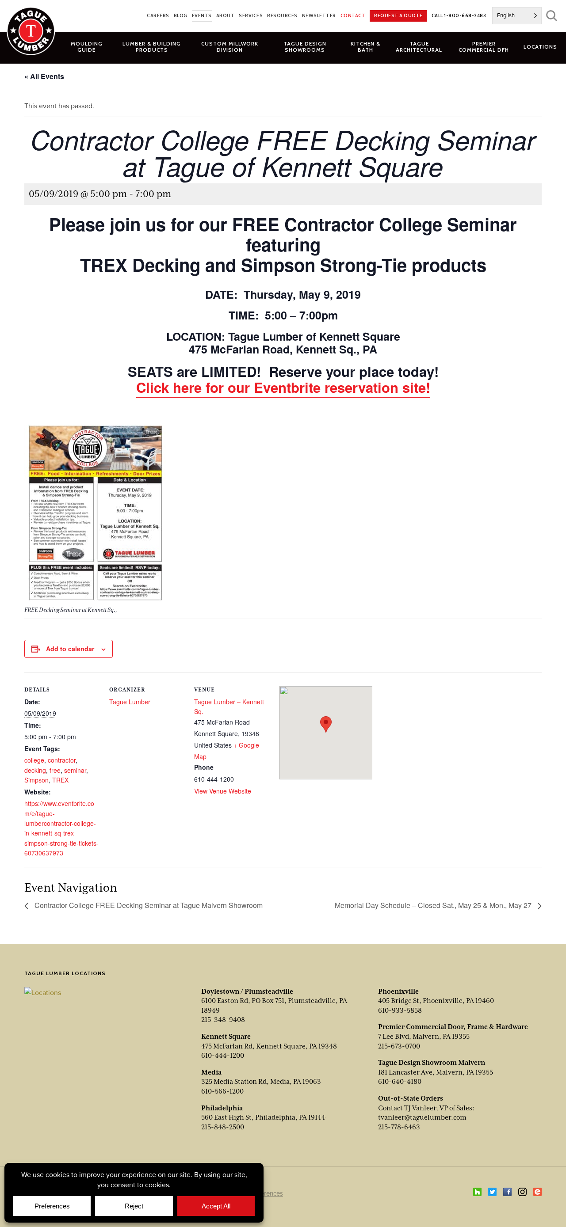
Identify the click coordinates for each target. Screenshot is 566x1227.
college (34, 760)
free (55, 770)
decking (35, 770)
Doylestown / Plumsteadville (247, 991)
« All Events (44, 76)
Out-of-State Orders (410, 1098)
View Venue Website (222, 790)
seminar (75, 770)
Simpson (36, 779)
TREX (60, 779)
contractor (62, 760)
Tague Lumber (129, 701)
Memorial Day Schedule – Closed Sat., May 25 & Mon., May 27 (434, 905)
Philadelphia (222, 1108)
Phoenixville (398, 991)
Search (551, 15)
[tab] (151, 46)
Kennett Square (226, 1037)
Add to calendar (70, 648)
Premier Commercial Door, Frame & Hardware (453, 1027)
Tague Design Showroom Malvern (431, 1063)
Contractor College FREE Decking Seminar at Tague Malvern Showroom (148, 905)
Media (211, 1072)
